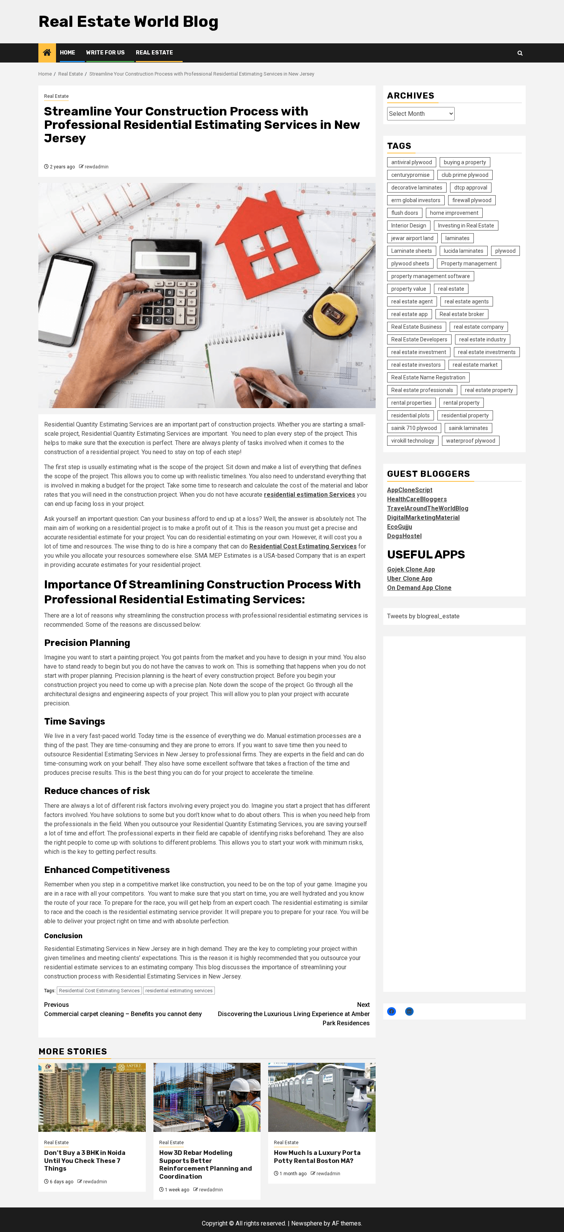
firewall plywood (471, 200)
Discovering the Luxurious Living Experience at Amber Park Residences (294, 1014)
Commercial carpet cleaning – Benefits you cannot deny (123, 1009)
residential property (465, 415)
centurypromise (410, 175)
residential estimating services (179, 990)
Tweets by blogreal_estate (423, 615)
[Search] (520, 53)
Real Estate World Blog (128, 21)
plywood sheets (410, 263)
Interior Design (408, 225)
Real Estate (154, 52)
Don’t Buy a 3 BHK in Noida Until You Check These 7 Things (84, 1161)
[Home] (47, 53)
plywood (505, 251)
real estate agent (412, 301)
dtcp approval (470, 187)
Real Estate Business (416, 327)
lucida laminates (463, 251)
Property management (469, 263)
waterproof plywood (470, 441)
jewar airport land (412, 238)
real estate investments (487, 352)
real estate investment (418, 352)
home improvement (454, 213)
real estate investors (416, 365)
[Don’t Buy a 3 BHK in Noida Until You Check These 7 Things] (92, 1097)
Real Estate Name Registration (428, 377)
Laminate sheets (411, 251)
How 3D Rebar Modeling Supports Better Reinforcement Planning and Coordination (205, 1164)
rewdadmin (97, 167)
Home (67, 52)
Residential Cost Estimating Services (99, 990)
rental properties (411, 403)
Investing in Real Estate (466, 225)
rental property (462, 403)
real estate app (409, 314)
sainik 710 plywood (414, 428)
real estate (451, 289)
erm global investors (415, 200)
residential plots (410, 415)
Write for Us (105, 52)
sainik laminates (468, 428)
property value (408, 289)
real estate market (475, 365)
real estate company (479, 327)
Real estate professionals (422, 390)
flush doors (404, 213)
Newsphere (306, 1223)
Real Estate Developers (419, 339)
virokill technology (412, 441)
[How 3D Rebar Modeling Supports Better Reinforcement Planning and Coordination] (207, 1097)
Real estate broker (462, 314)
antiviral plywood (411, 162)
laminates (457, 238)
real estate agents (467, 301)
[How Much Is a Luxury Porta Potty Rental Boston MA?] (322, 1097)
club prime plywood (465, 175)
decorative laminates (416, 187)
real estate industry (482, 339)
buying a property (465, 162)
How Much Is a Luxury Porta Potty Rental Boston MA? (317, 1156)
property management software (430, 276)
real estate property (489, 390)
